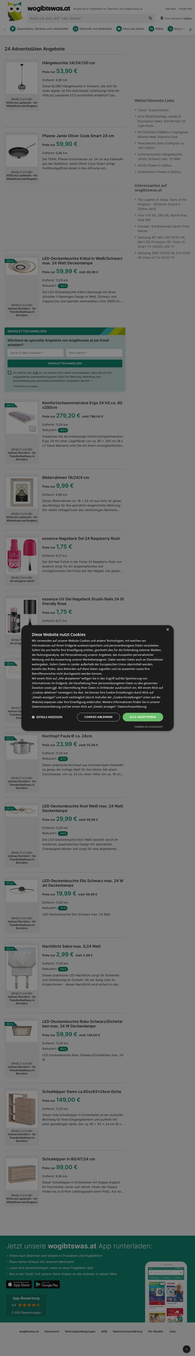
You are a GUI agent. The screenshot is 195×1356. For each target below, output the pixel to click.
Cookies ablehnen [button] (98, 717)
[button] (47, 717)
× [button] (167, 629)
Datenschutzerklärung (132, 707)
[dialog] (97, 678)
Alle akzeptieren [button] (143, 717)
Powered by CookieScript (148, 726)
